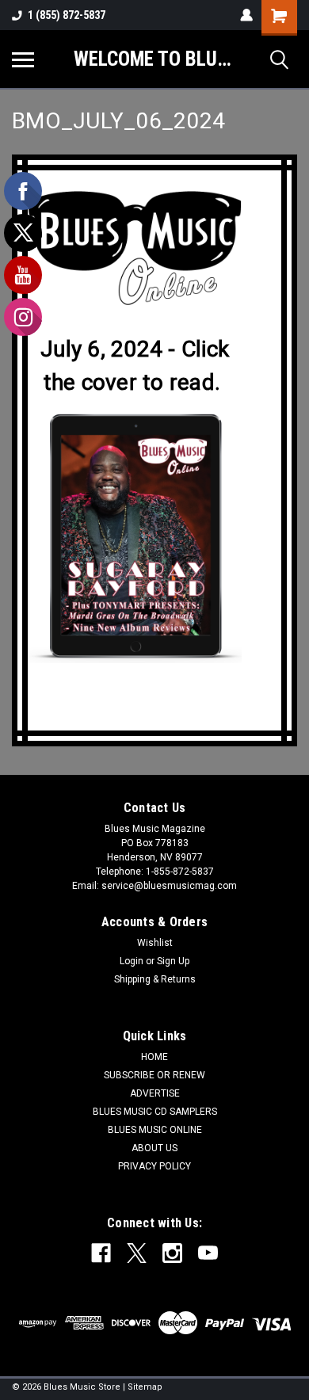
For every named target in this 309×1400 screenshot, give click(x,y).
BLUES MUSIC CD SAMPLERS (155, 1111)
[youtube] (208, 1253)
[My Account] (246, 15)
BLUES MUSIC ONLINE (155, 1129)
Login (131, 961)
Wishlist (155, 942)
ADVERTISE (155, 1093)
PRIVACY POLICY (154, 1166)
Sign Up (173, 961)
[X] (137, 1253)
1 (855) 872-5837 (66, 15)
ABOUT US (154, 1148)
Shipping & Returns (155, 979)
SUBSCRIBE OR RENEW (154, 1075)
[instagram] (172, 1253)
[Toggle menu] (23, 59)
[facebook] (101, 1253)
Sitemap (145, 1387)
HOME (154, 1056)
